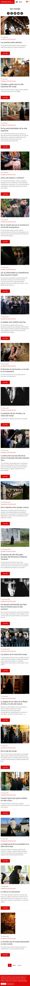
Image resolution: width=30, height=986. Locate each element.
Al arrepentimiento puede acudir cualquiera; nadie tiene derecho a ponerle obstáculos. (14, 46)
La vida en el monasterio (10, 892)
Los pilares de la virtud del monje (14, 654)
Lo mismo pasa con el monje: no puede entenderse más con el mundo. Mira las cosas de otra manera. (15, 805)
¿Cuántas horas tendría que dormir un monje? (14, 419)
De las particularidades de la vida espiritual (14, 129)
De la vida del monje (9, 751)
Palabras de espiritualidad (8, 39)
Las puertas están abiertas (11, 42)
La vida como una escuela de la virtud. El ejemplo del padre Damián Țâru (15, 457)
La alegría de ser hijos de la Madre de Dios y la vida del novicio (14, 702)
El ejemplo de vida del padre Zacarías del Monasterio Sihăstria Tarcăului (14, 556)
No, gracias (10, 984)
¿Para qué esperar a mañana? (12, 178)
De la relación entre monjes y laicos (15, 507)
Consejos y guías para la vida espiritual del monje (12, 85)
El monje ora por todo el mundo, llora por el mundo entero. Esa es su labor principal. (13, 948)
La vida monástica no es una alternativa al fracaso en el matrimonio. (13, 375)
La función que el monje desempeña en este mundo (15, 942)
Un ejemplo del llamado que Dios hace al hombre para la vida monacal (14, 606)
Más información (22, 980)
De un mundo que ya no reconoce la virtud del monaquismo (15, 226)
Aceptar (3, 984)
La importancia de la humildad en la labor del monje (15, 845)
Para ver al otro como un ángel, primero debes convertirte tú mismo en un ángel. (14, 90)
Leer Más (5, 53)
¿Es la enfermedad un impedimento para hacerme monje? (15, 273)
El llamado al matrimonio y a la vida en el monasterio (15, 370)
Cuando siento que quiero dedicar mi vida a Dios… (14, 799)
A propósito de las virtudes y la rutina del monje (13, 414)
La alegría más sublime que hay (13, 322)
